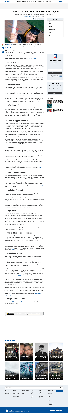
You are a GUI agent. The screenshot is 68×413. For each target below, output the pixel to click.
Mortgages (23, 1)
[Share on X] (35, 19)
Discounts (32, 399)
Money (28, 1)
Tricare (32, 396)
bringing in (21, 80)
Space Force (41, 399)
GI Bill (31, 393)
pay (34, 73)
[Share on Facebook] (33, 19)
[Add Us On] (3, 45)
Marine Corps (41, 396)
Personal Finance (16, 393)
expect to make (24, 92)
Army (40, 392)
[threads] (61, 410)
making (41, 185)
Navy (40, 393)
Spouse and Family (27, 16)
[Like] (3, 52)
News (43, 1)
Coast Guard (41, 397)
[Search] (57, 1)
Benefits (39, 1)
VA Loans (6, 392)
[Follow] (3, 48)
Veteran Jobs (50, 393)
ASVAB (23, 393)
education (9, 44)
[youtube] (50, 410)
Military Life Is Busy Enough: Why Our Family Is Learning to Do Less (58, 110)
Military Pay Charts (16, 396)
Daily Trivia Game (50, 401)
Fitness (49, 400)
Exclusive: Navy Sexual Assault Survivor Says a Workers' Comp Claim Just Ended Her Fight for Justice (58, 101)
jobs (12, 50)
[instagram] (54, 410)
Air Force (10, 411)
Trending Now (50, 98)
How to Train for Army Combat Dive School (58, 105)
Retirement (32, 397)
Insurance (19, 1)
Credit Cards (15, 392)
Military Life (48, 1)
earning (12, 249)
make (19, 274)
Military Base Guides (51, 392)
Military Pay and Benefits (34, 392)
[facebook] (52, 410)
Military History (50, 404)
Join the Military (33, 1)
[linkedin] (59, 410)
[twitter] (57, 410)
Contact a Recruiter (25, 392)
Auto (48, 399)
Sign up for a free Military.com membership (14, 301)
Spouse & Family (50, 403)
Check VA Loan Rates (8, 393)
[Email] (37, 19)
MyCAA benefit (8, 47)
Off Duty (49, 396)
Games (49, 397)
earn (18, 207)
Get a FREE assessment (31, 58)
